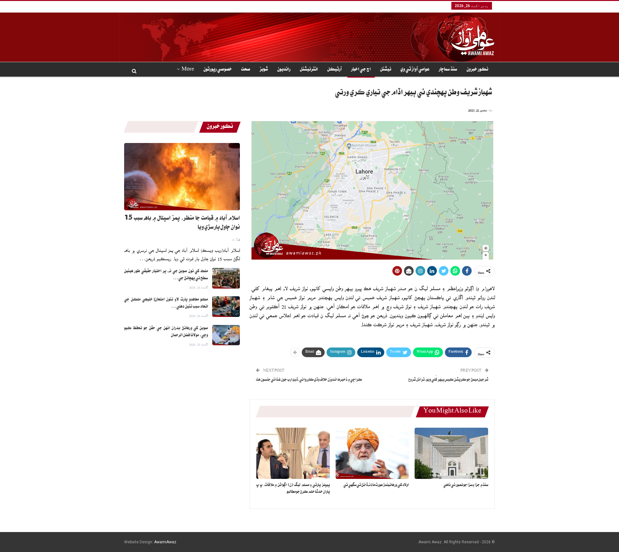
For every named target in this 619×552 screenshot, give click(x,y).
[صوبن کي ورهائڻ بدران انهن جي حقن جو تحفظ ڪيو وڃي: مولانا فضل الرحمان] (226, 335)
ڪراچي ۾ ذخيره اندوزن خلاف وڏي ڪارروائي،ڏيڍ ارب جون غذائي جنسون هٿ (309, 380)
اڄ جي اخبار (361, 70)
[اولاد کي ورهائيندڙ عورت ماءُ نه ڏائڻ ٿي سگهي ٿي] (372, 453)
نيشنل (385, 70)
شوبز (264, 70)
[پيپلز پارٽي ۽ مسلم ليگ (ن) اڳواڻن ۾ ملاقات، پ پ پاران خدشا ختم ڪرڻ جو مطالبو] (293, 453)
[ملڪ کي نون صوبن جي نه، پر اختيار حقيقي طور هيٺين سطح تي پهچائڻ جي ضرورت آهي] (226, 278)
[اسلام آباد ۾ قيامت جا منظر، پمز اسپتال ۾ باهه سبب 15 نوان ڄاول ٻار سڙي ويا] (182, 176)
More (188, 70)
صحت (245, 70)
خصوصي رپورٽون (217, 70)
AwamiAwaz (165, 542)
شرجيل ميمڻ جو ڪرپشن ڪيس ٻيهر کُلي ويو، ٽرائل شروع (448, 380)
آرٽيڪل (334, 70)
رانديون (283, 70)
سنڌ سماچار (448, 70)
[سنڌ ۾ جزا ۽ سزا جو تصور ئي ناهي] (451, 453)
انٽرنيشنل (309, 70)
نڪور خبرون (477, 70)
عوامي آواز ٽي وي (414, 70)
